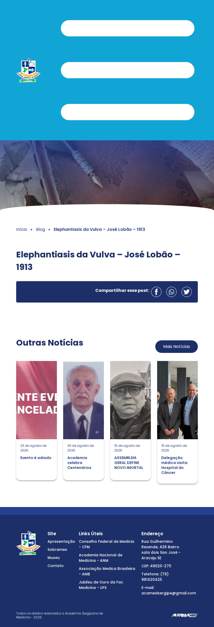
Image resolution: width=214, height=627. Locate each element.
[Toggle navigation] (127, 70)
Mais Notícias (176, 346)
